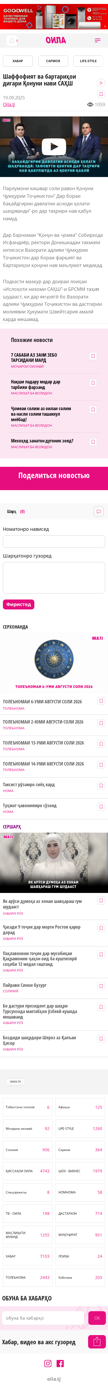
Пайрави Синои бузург (24, 985)
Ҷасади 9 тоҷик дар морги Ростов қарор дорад (41, 929)
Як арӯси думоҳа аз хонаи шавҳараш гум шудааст (42, 903)
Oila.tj (9, 104)
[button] (97, 40)
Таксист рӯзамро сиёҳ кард (29, 784)
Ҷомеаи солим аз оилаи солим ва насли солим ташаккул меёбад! (41, 414)
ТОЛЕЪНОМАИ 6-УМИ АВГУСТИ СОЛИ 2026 (42, 701)
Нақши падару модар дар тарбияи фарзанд (36, 384)
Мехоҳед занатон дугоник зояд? (42, 440)
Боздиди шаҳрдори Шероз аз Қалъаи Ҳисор (39, 1040)
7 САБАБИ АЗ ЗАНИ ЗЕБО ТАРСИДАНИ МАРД (34, 357)
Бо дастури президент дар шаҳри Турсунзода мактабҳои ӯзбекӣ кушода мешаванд (40, 1011)
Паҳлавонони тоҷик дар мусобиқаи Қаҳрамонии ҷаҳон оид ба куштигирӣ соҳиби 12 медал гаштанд (40, 959)
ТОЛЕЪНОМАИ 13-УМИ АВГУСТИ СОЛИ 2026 (43, 743)
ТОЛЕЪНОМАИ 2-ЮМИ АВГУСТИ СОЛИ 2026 (43, 722)
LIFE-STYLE (88, 61)
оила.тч (15, 1081)
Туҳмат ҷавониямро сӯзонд (30, 805)
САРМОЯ (53, 61)
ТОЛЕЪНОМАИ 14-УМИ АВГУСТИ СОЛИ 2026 (43, 764)
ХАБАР (18, 61)
